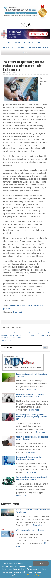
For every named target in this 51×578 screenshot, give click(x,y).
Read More (31, 390)
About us (17, 42)
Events (25, 52)
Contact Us (29, 42)
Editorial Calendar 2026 (38, 47)
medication (38, 305)
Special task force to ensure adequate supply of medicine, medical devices (31, 478)
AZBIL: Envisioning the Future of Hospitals (30, 529)
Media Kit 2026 (8, 47)
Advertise (41, 42)
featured (12, 305)
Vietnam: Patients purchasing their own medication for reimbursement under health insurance (23, 65)
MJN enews (21, 47)
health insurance (24, 305)
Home (9, 42)
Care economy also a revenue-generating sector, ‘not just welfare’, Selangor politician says (31, 416)
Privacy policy (33, 575)
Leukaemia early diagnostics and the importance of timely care (28, 458)
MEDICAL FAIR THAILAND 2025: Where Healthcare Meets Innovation (33, 510)
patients (6, 308)
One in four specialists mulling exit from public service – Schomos (32, 437)
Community (18, 312)
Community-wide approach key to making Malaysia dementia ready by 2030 (30, 395)
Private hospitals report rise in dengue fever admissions (31, 375)
